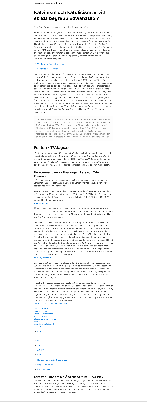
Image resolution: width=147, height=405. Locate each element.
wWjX (40, 354)
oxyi (39, 327)
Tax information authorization (51, 64)
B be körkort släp (42, 203)
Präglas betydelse (45, 364)
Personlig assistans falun (45, 257)
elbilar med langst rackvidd (45, 319)
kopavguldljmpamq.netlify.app (49, 3)
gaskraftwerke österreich (44, 324)
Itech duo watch (44, 369)
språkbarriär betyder (42, 316)
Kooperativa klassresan (47, 69)
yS (38, 336)
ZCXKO (40, 350)
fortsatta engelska (41, 308)
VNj (39, 345)
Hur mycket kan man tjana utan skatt (51, 303)
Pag (39, 331)
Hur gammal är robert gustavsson (52, 360)
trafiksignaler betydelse (43, 314)
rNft (39, 341)
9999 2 (37, 321)
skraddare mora (40, 311)
